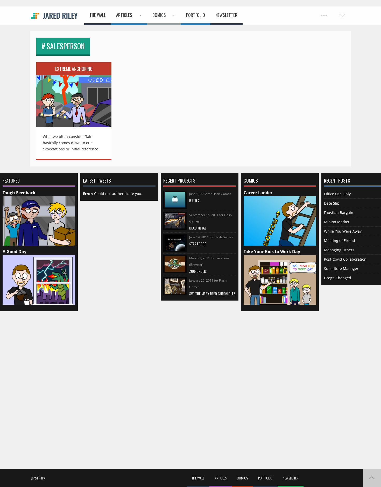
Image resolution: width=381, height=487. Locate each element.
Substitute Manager (341, 268)
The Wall (97, 15)
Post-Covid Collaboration (345, 259)
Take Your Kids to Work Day (272, 251)
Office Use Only (337, 193)
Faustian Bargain (338, 212)
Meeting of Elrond (339, 240)
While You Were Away (343, 231)
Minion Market (336, 221)
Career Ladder (258, 193)
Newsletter (226, 15)
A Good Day (14, 251)
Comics (159, 15)
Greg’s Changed (337, 277)
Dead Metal (197, 228)
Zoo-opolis (198, 271)
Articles (124, 15)
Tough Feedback (19, 193)
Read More (74, 97)
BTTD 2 (194, 200)
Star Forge (197, 243)
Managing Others (339, 249)
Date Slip (332, 203)
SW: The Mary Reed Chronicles (212, 293)
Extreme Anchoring (74, 68)
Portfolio (195, 15)
